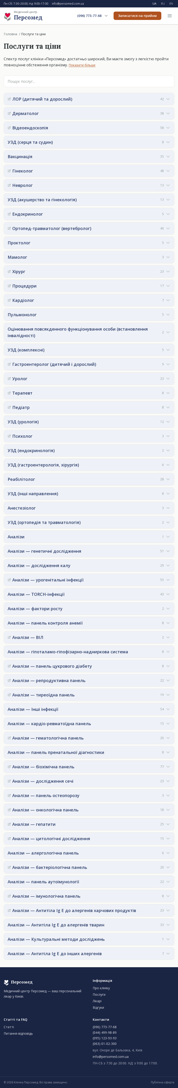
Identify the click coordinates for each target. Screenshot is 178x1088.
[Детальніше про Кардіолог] (9, 300)
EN (171, 4)
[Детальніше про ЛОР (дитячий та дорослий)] (9, 99)
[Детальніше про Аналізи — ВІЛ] (9, 637)
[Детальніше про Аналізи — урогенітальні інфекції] (9, 579)
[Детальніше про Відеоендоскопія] (9, 127)
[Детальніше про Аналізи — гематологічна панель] (9, 738)
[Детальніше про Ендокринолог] (9, 214)
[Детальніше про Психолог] (9, 436)
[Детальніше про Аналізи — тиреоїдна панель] (9, 694)
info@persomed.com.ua (68, 4)
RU (163, 4)
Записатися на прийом (137, 15)
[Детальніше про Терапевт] (9, 393)
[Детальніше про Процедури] (9, 285)
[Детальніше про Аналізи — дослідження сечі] (9, 781)
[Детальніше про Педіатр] (9, 407)
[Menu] (169, 15)
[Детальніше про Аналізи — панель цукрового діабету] (9, 666)
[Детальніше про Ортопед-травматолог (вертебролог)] (9, 228)
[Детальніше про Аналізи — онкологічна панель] (9, 809)
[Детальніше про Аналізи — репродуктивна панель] (9, 680)
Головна (10, 34)
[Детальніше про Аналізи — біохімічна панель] (9, 766)
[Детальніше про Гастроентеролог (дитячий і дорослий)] (9, 364)
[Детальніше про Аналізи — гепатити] (9, 824)
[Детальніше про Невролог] (9, 185)
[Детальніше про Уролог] (9, 378)
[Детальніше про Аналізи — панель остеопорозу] (9, 795)
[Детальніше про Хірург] (9, 271)
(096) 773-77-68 (89, 15)
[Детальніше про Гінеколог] (9, 170)
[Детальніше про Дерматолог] (9, 113)
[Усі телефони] (106, 15)
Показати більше (82, 65)
